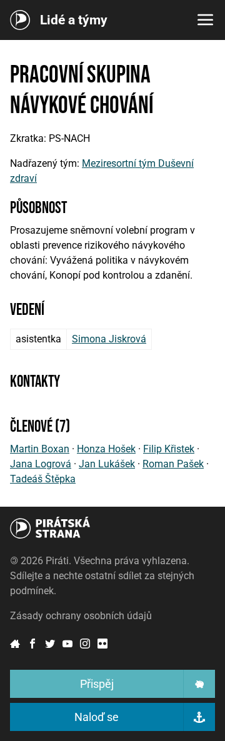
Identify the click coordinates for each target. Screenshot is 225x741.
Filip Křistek (168, 449)
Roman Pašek (173, 464)
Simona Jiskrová (109, 339)
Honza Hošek (106, 449)
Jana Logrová (40, 464)
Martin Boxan (39, 449)
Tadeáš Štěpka (43, 479)
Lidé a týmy (74, 20)
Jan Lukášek (107, 464)
